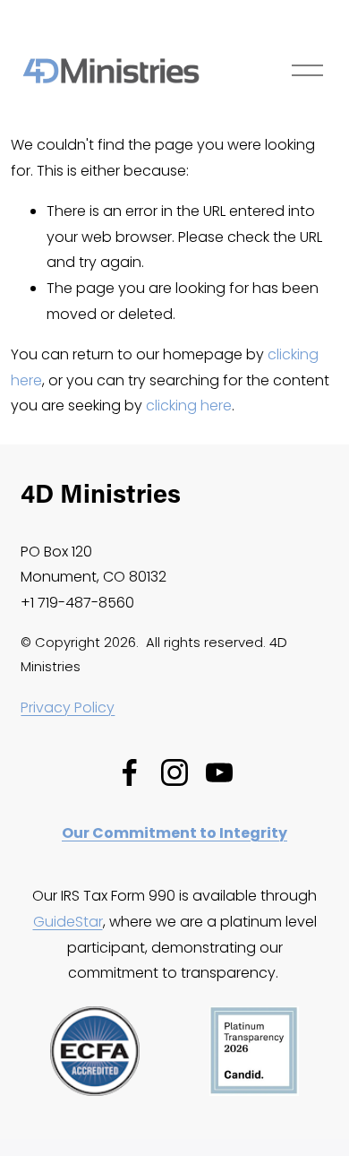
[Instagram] (174, 772)
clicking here (189, 405)
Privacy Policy (68, 707)
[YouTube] (219, 772)
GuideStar (68, 921)
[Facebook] (129, 772)
